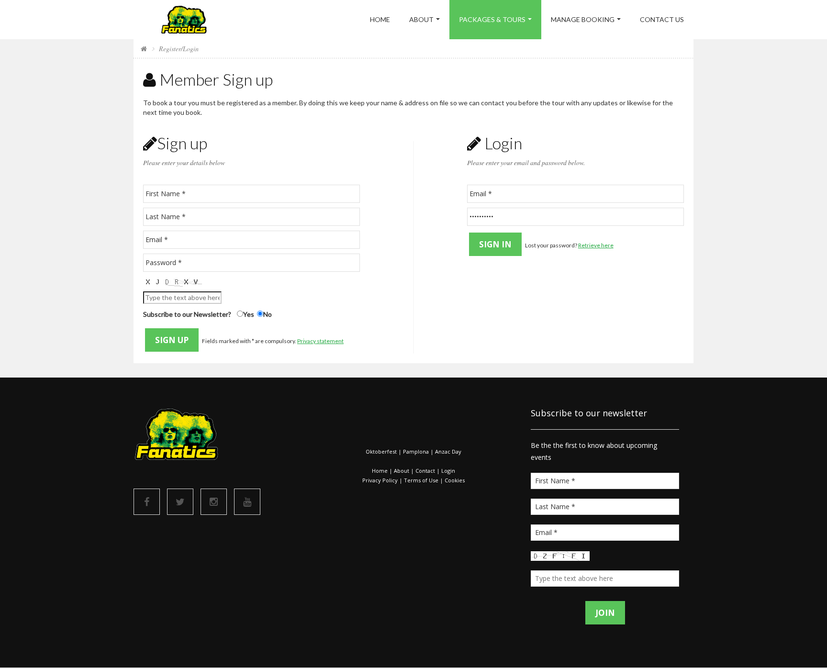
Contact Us (662, 19)
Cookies (455, 480)
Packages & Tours (492, 19)
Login (448, 470)
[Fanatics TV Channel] (247, 502)
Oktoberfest (381, 451)
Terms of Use (421, 480)
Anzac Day (448, 451)
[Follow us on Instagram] (214, 502)
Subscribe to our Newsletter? (187, 314)
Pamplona (416, 451)
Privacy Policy (380, 480)
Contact (425, 470)
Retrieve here (596, 245)
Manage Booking (583, 19)
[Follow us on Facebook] (147, 502)
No (267, 314)
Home (380, 19)
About (421, 19)
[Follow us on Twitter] (180, 502)
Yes (248, 314)
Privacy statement (320, 341)
